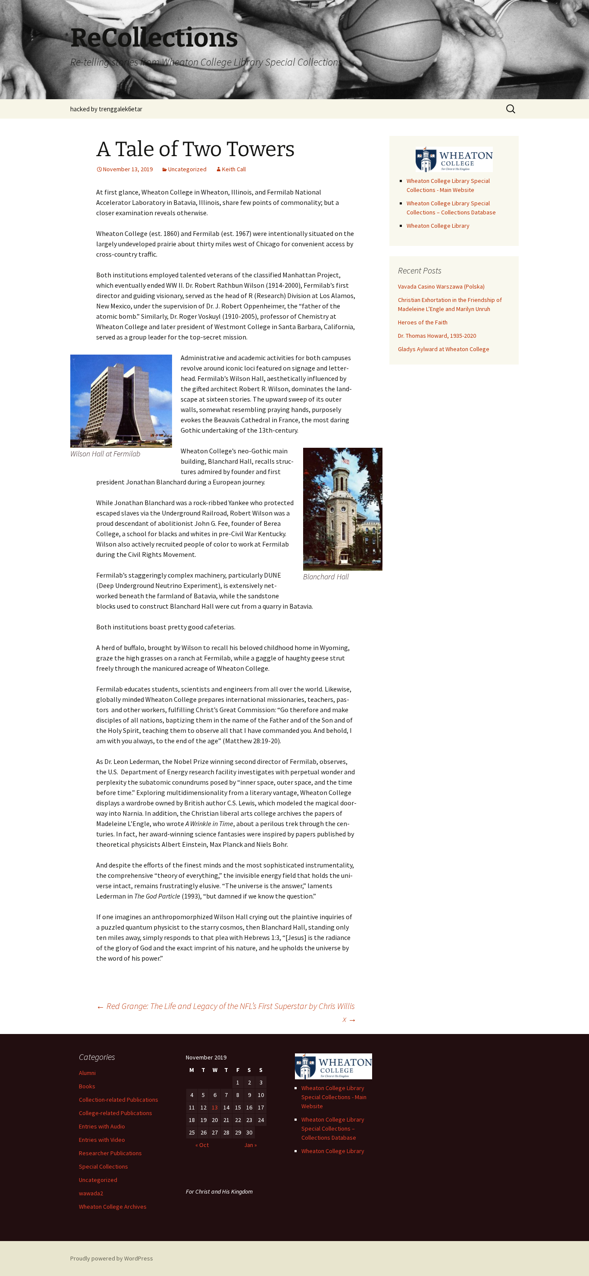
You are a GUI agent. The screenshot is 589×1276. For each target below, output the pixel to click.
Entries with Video (102, 1140)
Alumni (87, 1073)
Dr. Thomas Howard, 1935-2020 (437, 335)
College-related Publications (115, 1113)
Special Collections (103, 1166)
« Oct (202, 1145)
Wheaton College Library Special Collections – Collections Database (332, 1128)
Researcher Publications (110, 1153)
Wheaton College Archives (113, 1206)
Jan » (250, 1145)
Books (87, 1086)
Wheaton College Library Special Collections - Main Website (334, 1097)
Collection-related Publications (118, 1099)
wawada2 (91, 1193)
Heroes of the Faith (423, 322)
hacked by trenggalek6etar (106, 109)
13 (215, 1107)
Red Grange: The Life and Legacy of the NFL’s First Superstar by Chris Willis (225, 1005)
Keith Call (234, 169)
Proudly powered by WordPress (111, 1258)
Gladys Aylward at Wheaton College (443, 349)
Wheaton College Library (438, 225)
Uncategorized (187, 169)
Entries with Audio (102, 1126)
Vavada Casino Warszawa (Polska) (441, 286)
